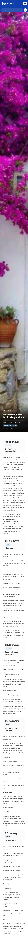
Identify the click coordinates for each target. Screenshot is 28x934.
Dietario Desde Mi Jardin (10, 410)
